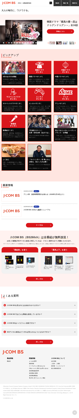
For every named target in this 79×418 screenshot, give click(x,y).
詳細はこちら (60, 31)
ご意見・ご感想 (55, 363)
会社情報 (53, 361)
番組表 (57, 3)
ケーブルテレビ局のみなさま (37, 366)
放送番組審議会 (33, 375)
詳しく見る (39, 279)
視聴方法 (74, 3)
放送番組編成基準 (34, 370)
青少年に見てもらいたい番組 (37, 378)
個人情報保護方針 (56, 368)
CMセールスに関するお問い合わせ (38, 368)
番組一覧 (65, 3)
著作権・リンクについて (58, 366)
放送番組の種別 (33, 373)
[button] (3, 42)
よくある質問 (32, 361)
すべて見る (39, 225)
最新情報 (31, 363)
